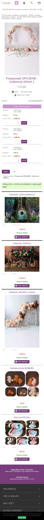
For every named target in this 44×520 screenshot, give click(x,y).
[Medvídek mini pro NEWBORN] (22, 396)
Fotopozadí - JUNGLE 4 (22, 243)
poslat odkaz (28, 92)
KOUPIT (24, 123)
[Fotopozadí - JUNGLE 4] (22, 271)
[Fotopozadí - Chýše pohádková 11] (22, 222)
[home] (6, 4)
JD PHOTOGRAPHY (35, 101)
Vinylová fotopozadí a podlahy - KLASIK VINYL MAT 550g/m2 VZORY (22, 16)
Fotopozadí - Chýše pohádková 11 (22, 194)
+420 (4, 9)
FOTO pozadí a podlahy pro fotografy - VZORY (18, 15)
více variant (21, 237)
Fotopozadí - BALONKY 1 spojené (22, 292)
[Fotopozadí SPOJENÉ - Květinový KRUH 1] (22, 75)
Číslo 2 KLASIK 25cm (22, 417)
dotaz (16, 92)
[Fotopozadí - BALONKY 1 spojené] (22, 347)
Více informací (36, 515)
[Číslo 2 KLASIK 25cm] (22, 444)
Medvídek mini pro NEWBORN (22, 368)
